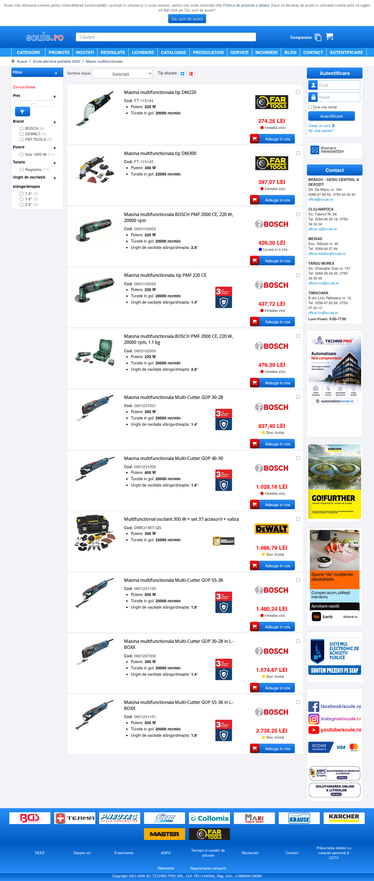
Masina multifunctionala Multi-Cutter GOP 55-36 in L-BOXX (178, 705)
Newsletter (166, 868)
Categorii (28, 52)
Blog (290, 52)
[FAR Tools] (209, 834)
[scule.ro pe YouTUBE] (334, 729)
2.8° (31, 204)
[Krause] (299, 818)
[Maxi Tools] (254, 818)
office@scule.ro (320, 199)
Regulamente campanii (208, 868)
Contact (313, 52)
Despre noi (81, 852)
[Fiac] (165, 818)
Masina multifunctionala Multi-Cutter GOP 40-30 (173, 458)
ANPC (166, 852)
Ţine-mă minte (325, 107)
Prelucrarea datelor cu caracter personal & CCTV (334, 852)
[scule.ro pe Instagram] (334, 718)
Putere (19, 146)
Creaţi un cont (320, 125)
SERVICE (240, 52)
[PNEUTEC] (120, 818)
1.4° (31, 193)
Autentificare (346, 52)
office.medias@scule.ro (327, 253)
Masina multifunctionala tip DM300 (160, 153)
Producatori (208, 52)
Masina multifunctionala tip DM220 (160, 92)
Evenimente (123, 852)
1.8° (31, 198)
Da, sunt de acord (187, 18)
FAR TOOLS (38, 139)
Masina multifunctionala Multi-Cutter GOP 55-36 (173, 580)
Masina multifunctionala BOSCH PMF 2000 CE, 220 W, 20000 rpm (178, 217)
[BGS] (30, 818)
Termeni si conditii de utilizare (208, 853)
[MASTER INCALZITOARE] (165, 834)
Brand (18, 121)
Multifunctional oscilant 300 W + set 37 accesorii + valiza (181, 519)
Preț (16, 95)
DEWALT (35, 133)
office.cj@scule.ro (322, 228)
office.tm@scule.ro (323, 312)
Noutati (85, 52)
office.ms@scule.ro (323, 283)
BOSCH (35, 128)
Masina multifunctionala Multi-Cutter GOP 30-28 (173, 397)
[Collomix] (210, 818)
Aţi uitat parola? (320, 130)
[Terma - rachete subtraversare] (75, 818)
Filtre (17, 72)
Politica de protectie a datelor (246, 5)
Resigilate (113, 52)
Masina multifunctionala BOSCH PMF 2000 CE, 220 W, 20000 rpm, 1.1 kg (178, 339)
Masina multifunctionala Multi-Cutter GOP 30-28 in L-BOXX (178, 644)
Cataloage (173, 52)
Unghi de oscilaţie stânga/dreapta (29, 181)
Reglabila (37, 169)
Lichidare (143, 52)
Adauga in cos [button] (277, 139)
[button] (22, 111)
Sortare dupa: (79, 73)
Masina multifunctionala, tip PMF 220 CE (165, 275)
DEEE (40, 852)
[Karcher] (344, 818)
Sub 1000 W (40, 154)
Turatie (19, 162)
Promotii (59, 52)
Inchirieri (266, 52)
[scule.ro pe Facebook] (334, 706)
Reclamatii (250, 852)
